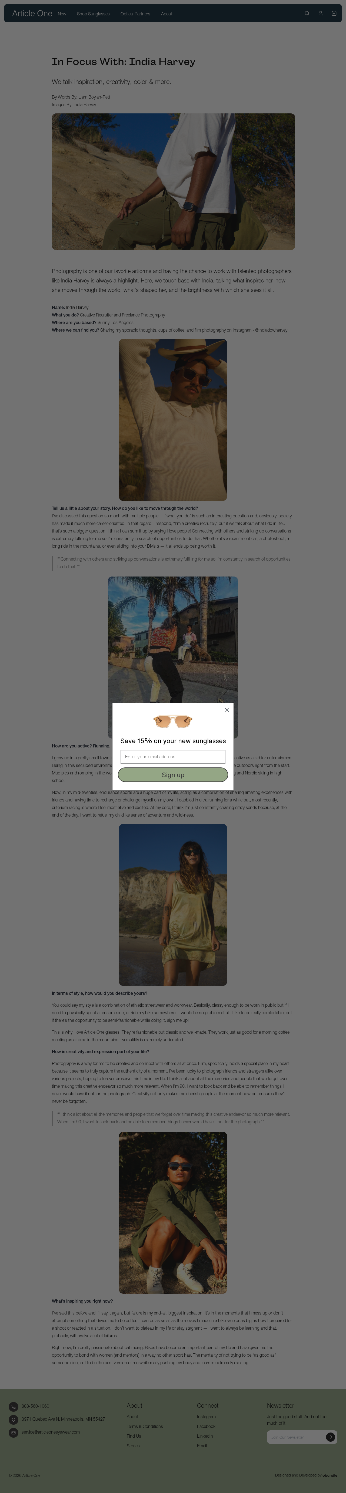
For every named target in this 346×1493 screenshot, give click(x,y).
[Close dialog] (227, 710)
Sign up (173, 774)
